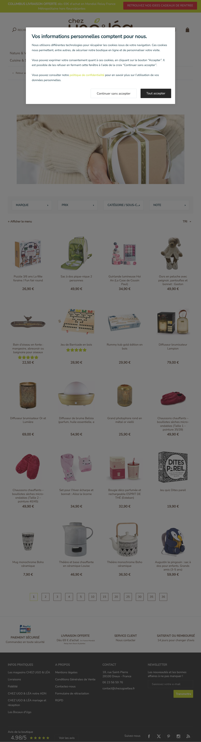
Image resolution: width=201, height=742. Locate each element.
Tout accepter (155, 93)
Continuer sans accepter (114, 93)
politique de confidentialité (86, 75)
